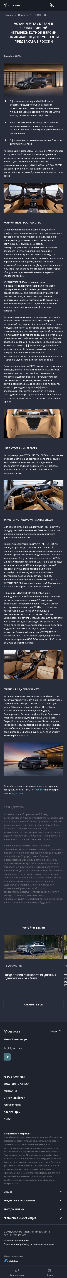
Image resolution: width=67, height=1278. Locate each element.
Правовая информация (16, 1240)
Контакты (10, 1091)
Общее (8, 1191)
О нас (7, 1119)
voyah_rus (17, 793)
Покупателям (12, 1105)
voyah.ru (40, 789)
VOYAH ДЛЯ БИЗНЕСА (16, 1083)
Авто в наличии (14, 1076)
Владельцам (12, 1112)
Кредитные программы (19, 1200)
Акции (50, 1275)
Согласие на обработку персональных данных (29, 1244)
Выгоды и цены (14, 1209)
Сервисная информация (20, 1218)
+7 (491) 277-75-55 (13, 1048)
